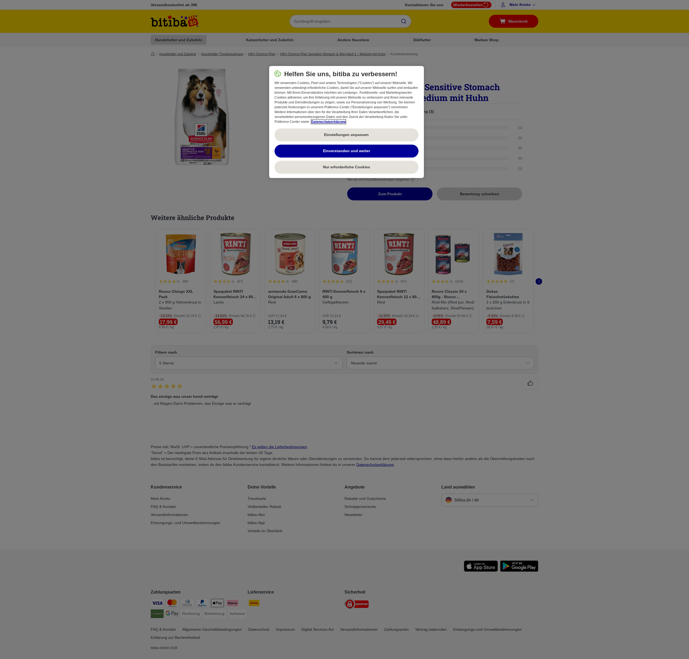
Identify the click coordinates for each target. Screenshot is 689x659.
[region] (346, 122)
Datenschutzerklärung (328, 122)
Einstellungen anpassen (346, 135)
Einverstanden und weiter (346, 151)
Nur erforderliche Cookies (346, 167)
